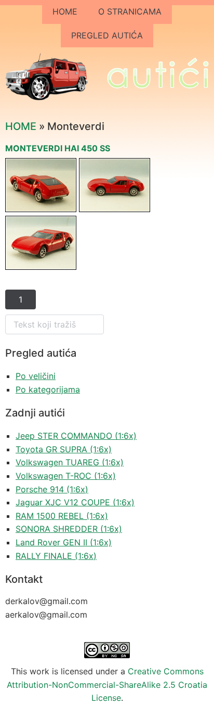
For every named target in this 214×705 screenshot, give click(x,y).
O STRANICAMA (130, 11)
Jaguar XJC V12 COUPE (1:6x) (75, 502)
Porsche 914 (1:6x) (52, 489)
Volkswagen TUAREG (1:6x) (70, 462)
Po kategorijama (48, 389)
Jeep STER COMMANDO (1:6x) (76, 435)
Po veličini (36, 376)
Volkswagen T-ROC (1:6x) (66, 476)
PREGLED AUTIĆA (107, 35)
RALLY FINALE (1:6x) (56, 556)
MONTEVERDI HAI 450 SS (57, 148)
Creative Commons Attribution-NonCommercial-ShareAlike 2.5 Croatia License (107, 684)
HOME (64, 11)
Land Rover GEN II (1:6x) (64, 542)
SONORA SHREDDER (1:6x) (69, 529)
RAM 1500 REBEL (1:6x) (62, 516)
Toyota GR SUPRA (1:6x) (64, 449)
